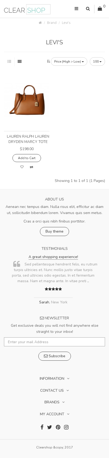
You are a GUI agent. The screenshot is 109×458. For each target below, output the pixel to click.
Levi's (66, 22)
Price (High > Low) (68, 61)
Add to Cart (26, 158)
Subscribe (56, 356)
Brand (52, 22)
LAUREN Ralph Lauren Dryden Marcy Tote (28, 139)
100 (96, 61)
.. (88, 280)
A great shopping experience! (53, 256)
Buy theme (54, 231)
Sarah (44, 302)
